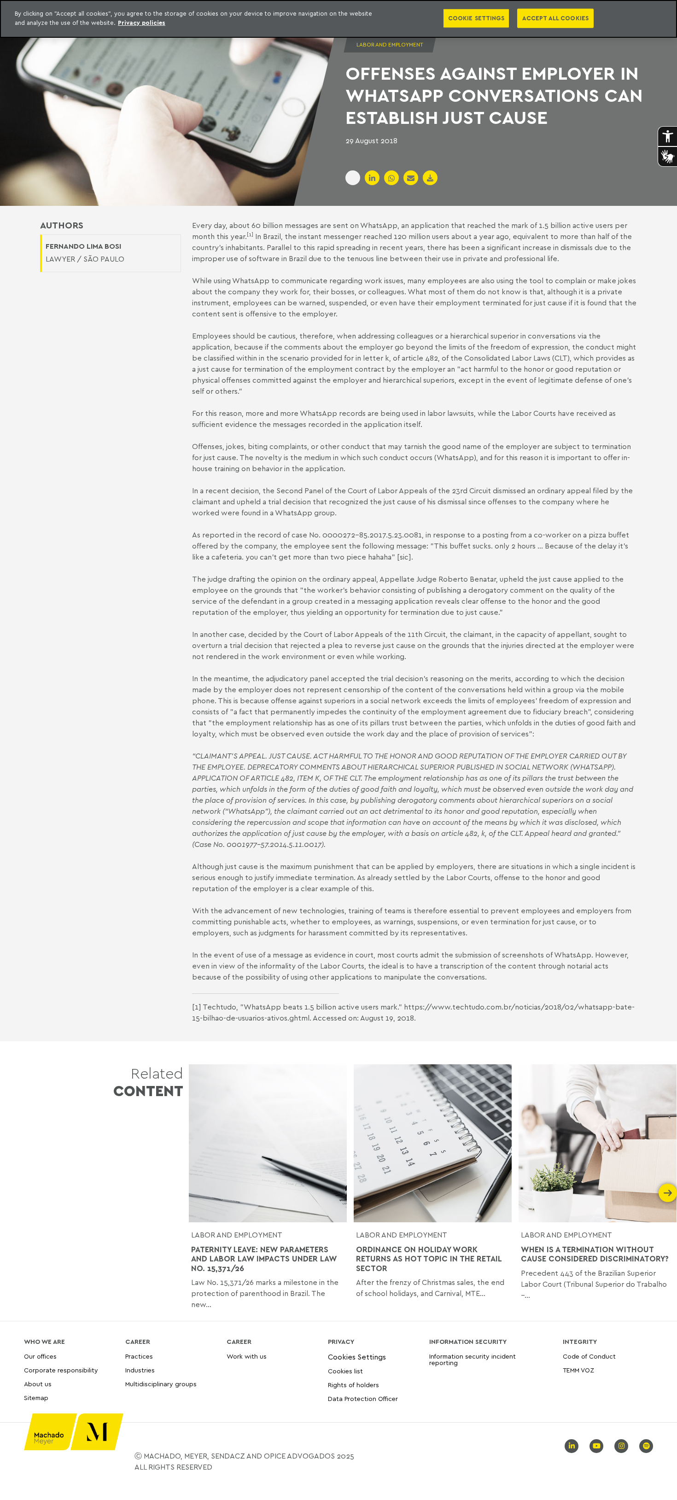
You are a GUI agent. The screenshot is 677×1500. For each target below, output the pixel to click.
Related (148, 1082)
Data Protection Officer (363, 1398)
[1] (196, 1006)
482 (287, 777)
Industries (140, 1370)
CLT (355, 777)
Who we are (44, 1341)
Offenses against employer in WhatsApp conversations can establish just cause (493, 95)
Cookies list (345, 1371)
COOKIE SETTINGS (476, 18)
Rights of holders (353, 1385)
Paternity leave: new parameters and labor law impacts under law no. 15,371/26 (264, 1259)
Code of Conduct (589, 1356)
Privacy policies (141, 22)
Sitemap (36, 1398)
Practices (139, 1356)
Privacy (341, 1341)
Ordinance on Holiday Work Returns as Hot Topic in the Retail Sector (429, 1259)
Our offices (40, 1356)
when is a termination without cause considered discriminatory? (595, 1254)
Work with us (247, 1356)
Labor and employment (236, 1234)
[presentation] (198, 1193)
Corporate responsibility (61, 1370)
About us (38, 1384)
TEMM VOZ (578, 1370)
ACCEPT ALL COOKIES (555, 18)
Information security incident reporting (472, 1359)
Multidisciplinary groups (161, 1384)
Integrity (580, 1341)
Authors (61, 225)
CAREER (137, 1341)
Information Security (468, 1341)
